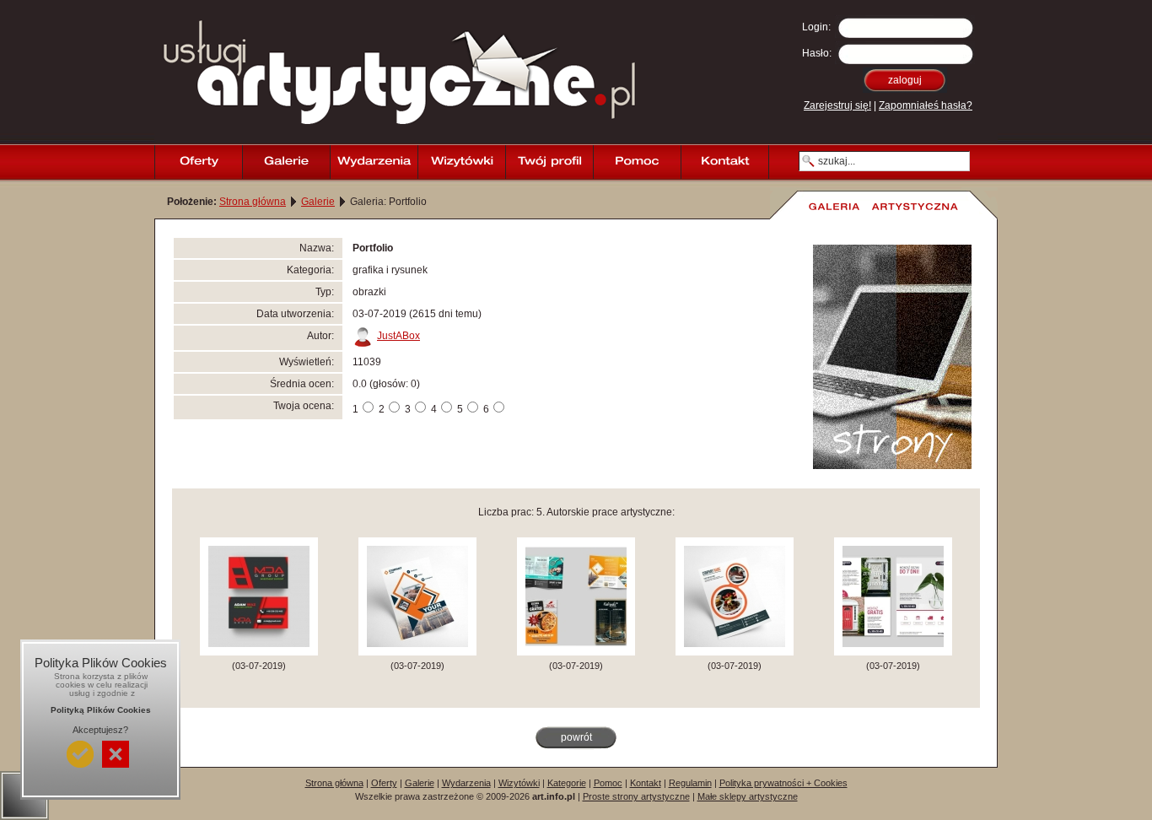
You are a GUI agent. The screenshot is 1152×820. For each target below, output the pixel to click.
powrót (576, 737)
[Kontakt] (724, 162)
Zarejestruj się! (837, 105)
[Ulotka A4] (893, 652)
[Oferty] (198, 162)
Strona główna (252, 202)
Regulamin (690, 783)
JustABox (398, 336)
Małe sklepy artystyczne (747, 796)
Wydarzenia (466, 783)
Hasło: (817, 53)
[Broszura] (417, 652)
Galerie (318, 202)
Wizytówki (519, 783)
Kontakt (645, 783)
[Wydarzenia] (373, 162)
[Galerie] (286, 162)
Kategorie (566, 783)
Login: (816, 27)
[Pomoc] (637, 162)
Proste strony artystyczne (636, 796)
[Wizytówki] (461, 162)
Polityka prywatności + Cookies (783, 783)
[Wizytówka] (259, 652)
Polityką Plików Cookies (101, 710)
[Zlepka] (576, 652)
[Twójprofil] (549, 162)
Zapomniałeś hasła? (925, 105)
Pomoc (608, 783)
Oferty (384, 783)
